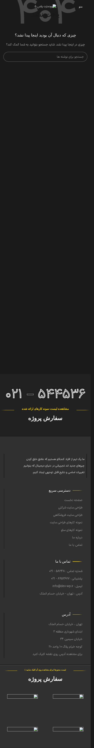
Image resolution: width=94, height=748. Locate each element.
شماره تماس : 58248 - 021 (65, 571)
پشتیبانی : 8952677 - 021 (66, 578)
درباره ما (77, 537)
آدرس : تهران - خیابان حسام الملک (61, 593)
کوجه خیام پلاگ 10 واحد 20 (65, 646)
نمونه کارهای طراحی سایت (66, 522)
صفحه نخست (73, 500)
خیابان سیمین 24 (71, 639)
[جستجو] (8, 57)
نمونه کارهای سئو (71, 530)
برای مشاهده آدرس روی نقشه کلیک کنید (57, 654)
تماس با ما (75, 545)
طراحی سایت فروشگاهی (67, 515)
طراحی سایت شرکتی (70, 507)
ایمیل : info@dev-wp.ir (67, 586)
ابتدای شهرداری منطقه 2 (67, 631)
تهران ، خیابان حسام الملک (65, 624)
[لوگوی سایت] (45, 6)
